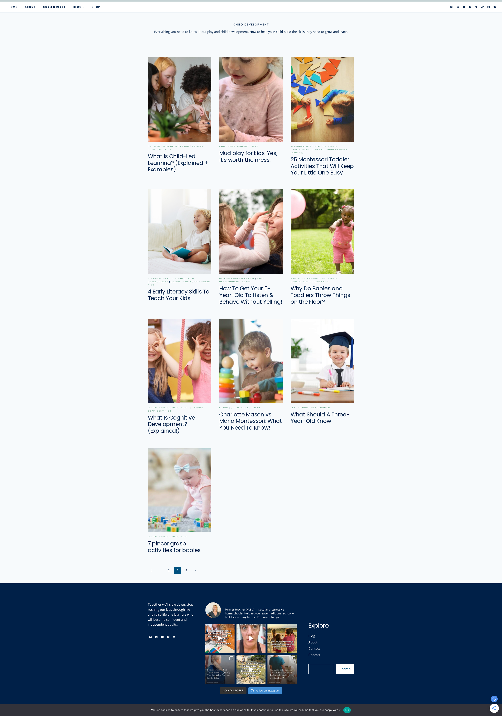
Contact (314, 648)
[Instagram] (451, 7)
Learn (184, 146)
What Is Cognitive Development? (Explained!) (171, 424)
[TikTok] (482, 7)
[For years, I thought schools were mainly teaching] (220, 669)
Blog (311, 636)
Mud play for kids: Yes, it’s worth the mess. (248, 156)
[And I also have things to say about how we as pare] (251, 638)
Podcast (314, 655)
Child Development (163, 146)
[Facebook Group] (494, 7)
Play (255, 146)
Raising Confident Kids (237, 278)
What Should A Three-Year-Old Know (320, 418)
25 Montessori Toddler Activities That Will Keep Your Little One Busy (322, 166)
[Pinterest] (457, 7)
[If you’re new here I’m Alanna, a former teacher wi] (220, 638)
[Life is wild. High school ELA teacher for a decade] (282, 638)
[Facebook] (470, 7)
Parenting (321, 282)
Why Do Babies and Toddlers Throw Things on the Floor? (320, 295)
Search (345, 669)
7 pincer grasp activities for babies (174, 547)
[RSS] (488, 7)
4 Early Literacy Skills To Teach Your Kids (178, 295)
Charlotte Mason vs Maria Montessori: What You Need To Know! (250, 421)
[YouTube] (464, 7)
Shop (96, 7)
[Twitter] (476, 7)
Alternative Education (308, 146)
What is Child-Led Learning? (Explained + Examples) (178, 163)
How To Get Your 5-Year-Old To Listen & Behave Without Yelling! (250, 295)
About (30, 7)
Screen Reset (54, 7)
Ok (347, 709)
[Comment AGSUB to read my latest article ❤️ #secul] (282, 669)
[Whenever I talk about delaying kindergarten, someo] (251, 669)
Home (12, 7)
